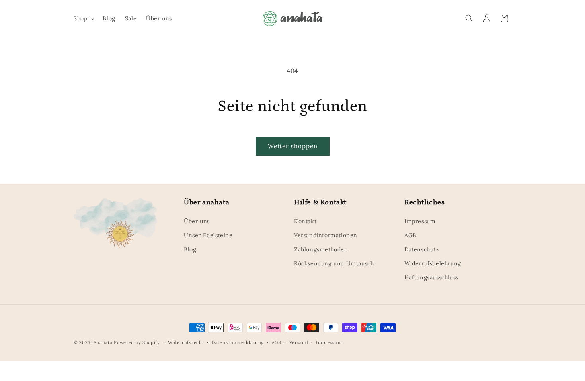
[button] (83, 18)
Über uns (197, 221)
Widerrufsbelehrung (432, 263)
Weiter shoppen (293, 146)
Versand (298, 342)
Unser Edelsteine (208, 235)
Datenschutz (421, 249)
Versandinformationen (325, 235)
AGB (410, 235)
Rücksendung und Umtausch (334, 263)
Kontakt (305, 221)
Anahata (103, 342)
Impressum (419, 221)
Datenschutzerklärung (238, 342)
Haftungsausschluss (431, 277)
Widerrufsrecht (186, 342)
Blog (190, 249)
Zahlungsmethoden (321, 249)
